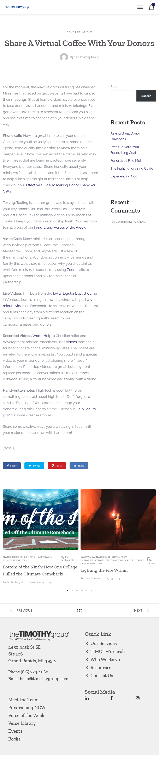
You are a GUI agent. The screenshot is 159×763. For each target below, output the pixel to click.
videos (71, 342)
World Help (42, 336)
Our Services (103, 643)
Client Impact (117, 557)
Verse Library (22, 723)
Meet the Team (23, 700)
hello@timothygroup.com (44, 678)
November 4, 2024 (40, 582)
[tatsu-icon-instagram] (138, 698)
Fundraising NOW (27, 707)
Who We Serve (105, 659)
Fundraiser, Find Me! (126, 161)
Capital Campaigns (93, 557)
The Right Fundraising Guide (132, 168)
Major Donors (13, 557)
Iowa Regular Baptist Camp (75, 293)
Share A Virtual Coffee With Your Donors (79, 43)
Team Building (92, 563)
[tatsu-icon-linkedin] (87, 698)
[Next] (154, 538)
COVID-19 (9, 448)
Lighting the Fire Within (104, 570)
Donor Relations (79, 32)
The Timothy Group (86, 57)
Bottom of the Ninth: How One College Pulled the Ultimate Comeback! (40, 570)
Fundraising (114, 560)
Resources (100, 667)
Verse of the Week (26, 715)
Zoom (72, 270)
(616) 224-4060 (34, 671)
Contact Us (101, 675)
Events (15, 731)
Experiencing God (124, 176)
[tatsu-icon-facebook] (111, 698)
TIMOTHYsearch (107, 651)
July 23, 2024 (112, 578)
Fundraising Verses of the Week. (59, 227)
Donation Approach (37, 557)
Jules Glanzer (151, 562)
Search (116, 87)
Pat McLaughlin (68, 558)
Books (14, 739)
